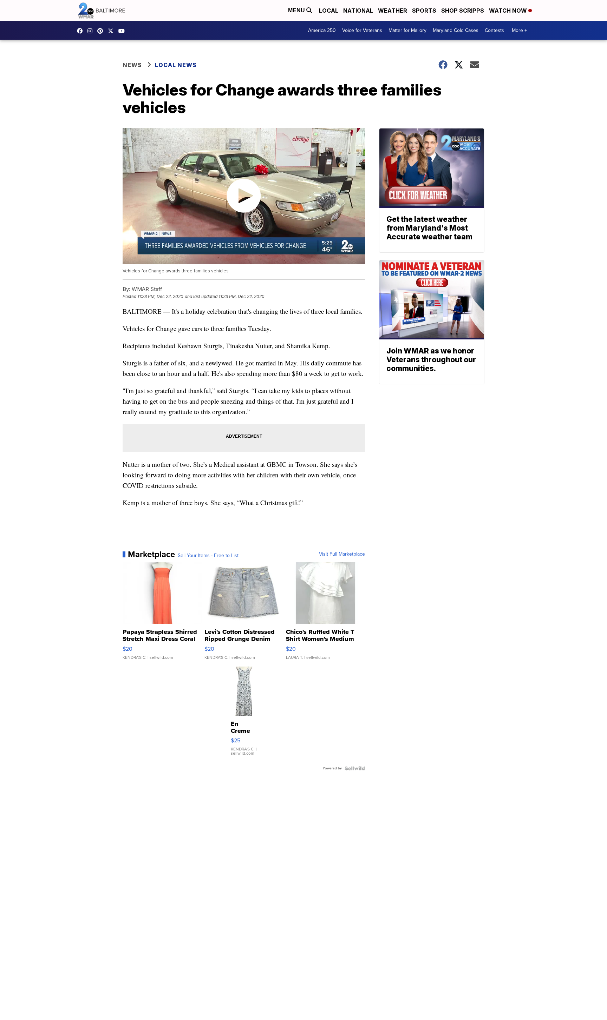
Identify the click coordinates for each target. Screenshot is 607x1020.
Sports (424, 10)
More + (519, 30)
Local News (176, 64)
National (358, 10)
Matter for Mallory (407, 30)
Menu (297, 10)
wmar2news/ (81, 31)
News (132, 64)
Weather (392, 10)
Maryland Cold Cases (455, 30)
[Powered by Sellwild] (355, 768)
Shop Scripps (462, 10)
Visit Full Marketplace (342, 554)
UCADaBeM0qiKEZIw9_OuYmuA (123, 31)
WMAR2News (101, 31)
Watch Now (508, 10)
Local (328, 10)
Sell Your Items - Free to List (208, 555)
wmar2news (91, 31)
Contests (494, 30)
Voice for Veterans (362, 30)
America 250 (322, 30)
